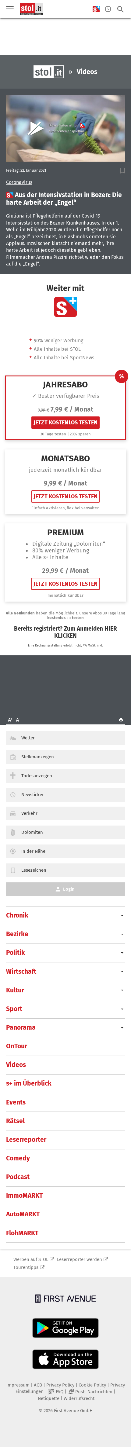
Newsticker (32, 794)
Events (16, 1102)
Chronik (17, 915)
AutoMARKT (23, 1214)
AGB (38, 1385)
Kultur (15, 990)
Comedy (18, 1158)
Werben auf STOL (30, 1259)
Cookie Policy (92, 1385)
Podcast (18, 1177)
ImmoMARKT (24, 1196)
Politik (15, 953)
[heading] (65, 199)
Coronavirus (19, 182)
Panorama (21, 1027)
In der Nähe (33, 851)
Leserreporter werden (79, 1259)
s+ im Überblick (28, 1083)
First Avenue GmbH (73, 1410)
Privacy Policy (60, 1385)
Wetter (28, 738)
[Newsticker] (108, 9)
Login (69, 889)
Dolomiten (32, 832)
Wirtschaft (21, 972)
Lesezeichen (33, 870)
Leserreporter (26, 1140)
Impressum (18, 1385)
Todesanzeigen (36, 775)
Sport (14, 1009)
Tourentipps (25, 1267)
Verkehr (29, 813)
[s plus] (96, 9)
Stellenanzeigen (37, 757)
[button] (122, 171)
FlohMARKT (22, 1233)
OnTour (16, 1046)
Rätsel (15, 1121)
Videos (16, 1065)
